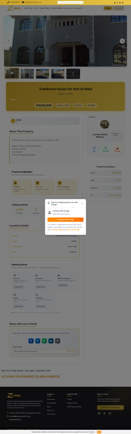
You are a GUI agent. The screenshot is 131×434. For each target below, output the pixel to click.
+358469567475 (15, 2)
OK (99, 432)
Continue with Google (65, 219)
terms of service (72, 230)
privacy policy (57, 230)
